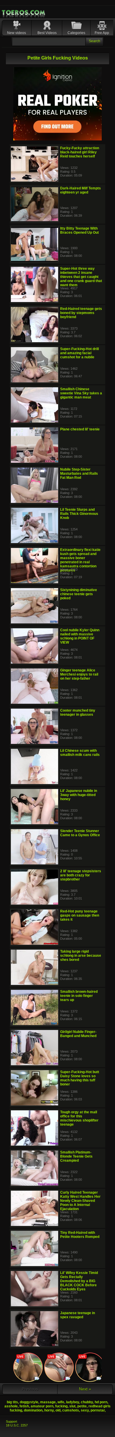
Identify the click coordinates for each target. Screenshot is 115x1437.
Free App (102, 33)
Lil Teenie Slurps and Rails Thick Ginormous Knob (79, 514)
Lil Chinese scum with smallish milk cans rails (80, 753)
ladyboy (72, 1402)
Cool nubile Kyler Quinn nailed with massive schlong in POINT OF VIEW (79, 636)
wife (61, 1402)
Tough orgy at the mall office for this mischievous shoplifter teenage (79, 1118)
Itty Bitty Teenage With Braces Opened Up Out (79, 230)
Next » (85, 1389)
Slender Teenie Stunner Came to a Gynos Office (80, 833)
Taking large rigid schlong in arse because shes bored (80, 955)
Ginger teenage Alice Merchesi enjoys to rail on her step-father (79, 674)
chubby (87, 1402)
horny (49, 1410)
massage (48, 1402)
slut (72, 1406)
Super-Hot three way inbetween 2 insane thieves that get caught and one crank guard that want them (81, 277)
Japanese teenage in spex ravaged (77, 1315)
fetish (24, 1406)
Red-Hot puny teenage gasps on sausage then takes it (79, 915)
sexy (85, 1410)
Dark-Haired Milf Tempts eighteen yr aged (80, 190)
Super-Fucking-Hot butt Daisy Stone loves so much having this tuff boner (79, 1078)
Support (11, 1421)
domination (33, 1410)
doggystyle (29, 1402)
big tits (12, 1402)
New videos (16, 33)
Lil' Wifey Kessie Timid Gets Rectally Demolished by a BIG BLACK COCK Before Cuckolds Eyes (79, 1281)
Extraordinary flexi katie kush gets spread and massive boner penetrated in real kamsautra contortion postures (80, 560)
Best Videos (47, 33)
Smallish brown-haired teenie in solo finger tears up (79, 996)
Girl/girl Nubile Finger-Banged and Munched (78, 1034)
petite (82, 1406)
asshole (11, 1406)
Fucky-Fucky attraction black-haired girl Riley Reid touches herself (79, 152)
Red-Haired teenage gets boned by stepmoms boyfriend (81, 313)
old (57, 1410)
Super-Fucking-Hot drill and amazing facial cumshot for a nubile (79, 353)
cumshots (70, 1410)
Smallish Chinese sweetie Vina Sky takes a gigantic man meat (81, 393)
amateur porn (42, 1406)
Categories (76, 33)
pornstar (98, 1410)
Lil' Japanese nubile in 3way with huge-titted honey (78, 795)
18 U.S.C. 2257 (17, 1425)
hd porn (101, 1402)
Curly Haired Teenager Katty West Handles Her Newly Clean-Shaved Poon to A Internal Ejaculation (80, 1200)
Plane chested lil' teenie (80, 429)
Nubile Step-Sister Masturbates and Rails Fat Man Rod (79, 473)
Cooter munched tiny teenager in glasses (77, 712)
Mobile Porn (24, 12)
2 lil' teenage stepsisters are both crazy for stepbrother (80, 875)
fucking (61, 1406)
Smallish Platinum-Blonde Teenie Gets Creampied (76, 1156)
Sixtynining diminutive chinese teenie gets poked (78, 594)
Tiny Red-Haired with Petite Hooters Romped (79, 1235)
